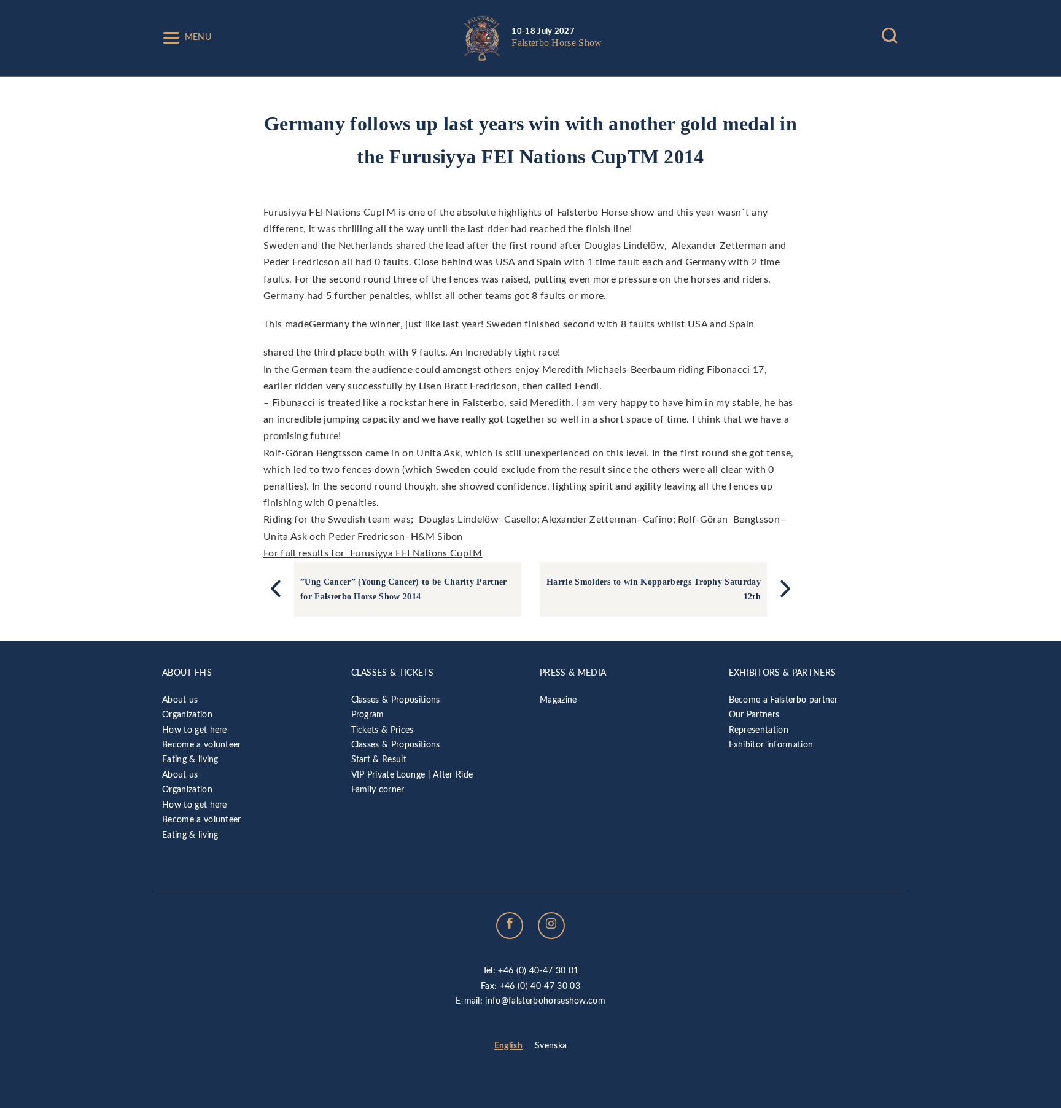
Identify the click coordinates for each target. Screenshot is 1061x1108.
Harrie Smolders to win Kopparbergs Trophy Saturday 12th (653, 589)
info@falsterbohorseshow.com (545, 1000)
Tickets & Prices (382, 730)
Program (367, 714)
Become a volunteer (201, 744)
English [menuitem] (508, 1045)
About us (180, 699)
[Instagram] (551, 925)
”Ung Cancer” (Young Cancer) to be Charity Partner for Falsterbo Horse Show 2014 (403, 589)
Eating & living (190, 759)
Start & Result (378, 759)
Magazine (558, 699)
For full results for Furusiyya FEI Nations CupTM (373, 553)
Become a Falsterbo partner (783, 699)
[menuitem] (508, 1047)
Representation (758, 730)
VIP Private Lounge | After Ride (412, 774)
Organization (187, 714)
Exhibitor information (771, 744)
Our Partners (754, 714)
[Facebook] (509, 925)
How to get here (194, 730)
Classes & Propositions (395, 699)
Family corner (378, 789)
